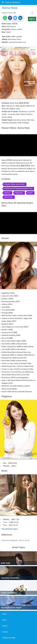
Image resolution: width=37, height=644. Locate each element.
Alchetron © (8, 638)
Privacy (4, 626)
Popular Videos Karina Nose (14, 184)
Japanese (12, 163)
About (4, 614)
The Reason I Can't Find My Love (12, 372)
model (19, 29)
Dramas (7, 193)
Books (30, 193)
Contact (5, 632)
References (9, 197)
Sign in (32, 19)
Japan (18, 109)
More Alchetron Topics (9, 529)
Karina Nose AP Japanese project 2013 (18, 189)
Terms (4, 620)
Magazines (19, 193)
